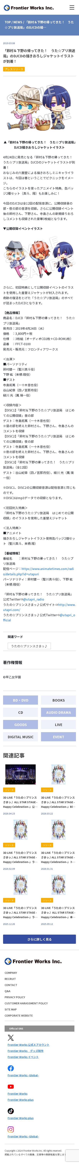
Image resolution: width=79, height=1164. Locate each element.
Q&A (7, 991)
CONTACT (11, 985)
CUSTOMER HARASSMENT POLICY (26, 1003)
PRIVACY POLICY (15, 997)
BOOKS (58, 700)
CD (20, 712)
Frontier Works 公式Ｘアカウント (28, 1045)
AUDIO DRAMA (58, 712)
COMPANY (11, 973)
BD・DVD (20, 700)
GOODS (20, 724)
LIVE (58, 724)
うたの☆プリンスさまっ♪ (29, 646)
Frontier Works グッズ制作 (26, 1051)
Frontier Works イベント (23, 1057)
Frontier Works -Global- (23, 1075)
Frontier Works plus (21, 1100)
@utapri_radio (33, 599)
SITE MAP (11, 1009)
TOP (8, 22)
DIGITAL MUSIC (21, 736)
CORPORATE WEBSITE (19, 1015)
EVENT (58, 736)
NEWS (17, 22)
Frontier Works (17, 1093)
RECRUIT (10, 979)
